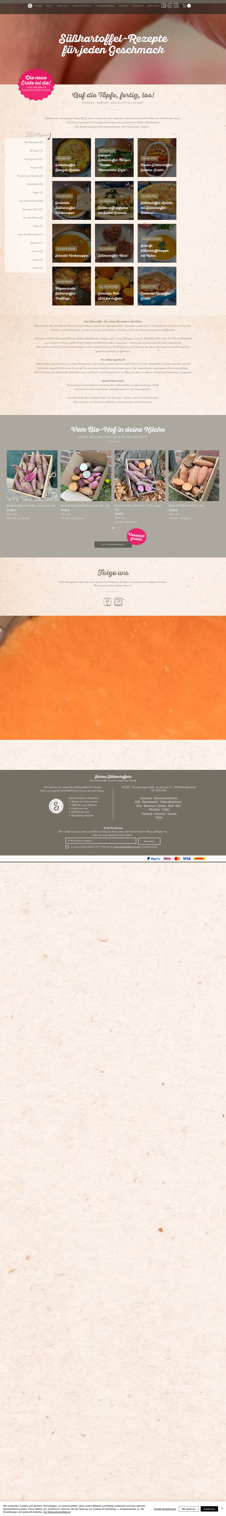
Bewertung (150, 805)
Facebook (147, 813)
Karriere (162, 805)
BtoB (171, 805)
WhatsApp (154, 809)
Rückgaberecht (150, 801)
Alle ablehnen (189, 1509)
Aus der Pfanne (107, 150)
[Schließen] (222, 1508)
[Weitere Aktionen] (88, 146)
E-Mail (165, 809)
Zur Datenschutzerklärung (57, 1512)
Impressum (146, 797)
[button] (187, 6)
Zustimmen (209, 1509)
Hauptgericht (63, 158)
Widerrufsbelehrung (171, 801)
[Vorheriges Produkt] (2, 476)
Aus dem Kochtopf (66, 249)
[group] (113, 486)
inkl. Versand (23, 518)
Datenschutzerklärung (166, 797)
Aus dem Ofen (149, 158)
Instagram (160, 813)
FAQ (178, 805)
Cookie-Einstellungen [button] (165, 1509)
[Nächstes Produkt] (224, 476)
